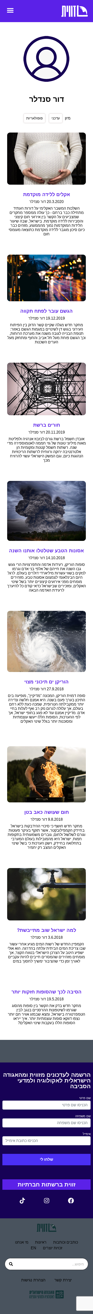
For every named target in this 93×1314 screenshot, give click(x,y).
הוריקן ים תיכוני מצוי (46, 681)
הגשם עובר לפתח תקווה (46, 311)
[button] (10, 10)
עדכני (56, 118)
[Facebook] (71, 1200)
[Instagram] (46, 1200)
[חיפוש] (11, 1264)
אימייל (87, 1134)
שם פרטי (85, 1098)
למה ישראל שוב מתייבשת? (46, 930)
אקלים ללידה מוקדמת (46, 194)
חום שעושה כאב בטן (46, 812)
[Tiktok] (22, 1200)
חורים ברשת (46, 425)
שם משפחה (83, 1116)
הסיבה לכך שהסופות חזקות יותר (46, 991)
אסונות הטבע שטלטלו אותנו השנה (46, 550)
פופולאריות (34, 118)
